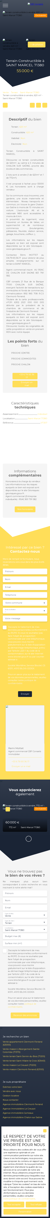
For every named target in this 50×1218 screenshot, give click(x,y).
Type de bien (9, 921)
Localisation (9, 928)
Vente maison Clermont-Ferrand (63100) (23, 1069)
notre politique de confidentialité (19, 1199)
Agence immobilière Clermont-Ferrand (23, 1104)
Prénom (9, 571)
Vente (6, 92)
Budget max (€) (13, 936)
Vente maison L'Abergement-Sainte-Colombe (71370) (21, 1050)
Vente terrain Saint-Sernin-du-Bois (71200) (24, 1056)
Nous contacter (10, 1100)
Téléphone (10, 595)
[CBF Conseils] (37, 5)
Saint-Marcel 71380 (29, 92)
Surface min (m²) (13, 943)
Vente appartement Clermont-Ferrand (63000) (22, 1043)
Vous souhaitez (10, 609)
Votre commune (13, 603)
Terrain (14, 92)
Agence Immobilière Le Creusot (19, 1108)
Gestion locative (11, 1095)
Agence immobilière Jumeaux (18, 1113)
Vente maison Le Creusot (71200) (19, 1065)
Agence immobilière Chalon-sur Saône (22, 1117)
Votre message (12, 618)
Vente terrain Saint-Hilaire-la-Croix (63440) (24, 1061)
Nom (7, 579)
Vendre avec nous (12, 1091)
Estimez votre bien (12, 1087)
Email (8, 587)
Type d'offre (9, 914)
